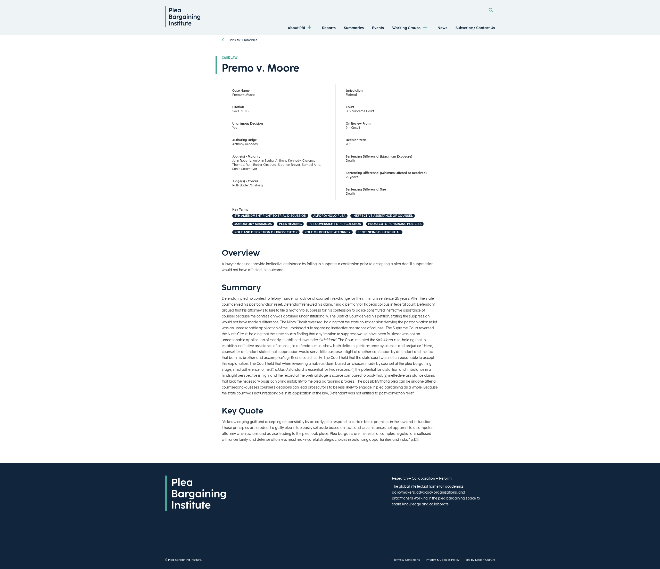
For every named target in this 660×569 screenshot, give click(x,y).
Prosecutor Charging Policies (395, 224)
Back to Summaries (242, 40)
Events (378, 28)
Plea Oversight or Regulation (335, 224)
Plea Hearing (290, 224)
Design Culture (485, 560)
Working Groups (406, 28)
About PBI (296, 28)
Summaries (354, 28)
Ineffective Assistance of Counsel (382, 216)
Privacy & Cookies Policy (442, 560)
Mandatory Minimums (253, 224)
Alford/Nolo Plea (329, 216)
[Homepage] (182, 26)
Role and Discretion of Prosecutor (266, 232)
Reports (329, 28)
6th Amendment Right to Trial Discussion (270, 216)
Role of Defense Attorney (327, 232)
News (442, 28)
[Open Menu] (309, 28)
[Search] (491, 10)
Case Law (229, 57)
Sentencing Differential (379, 232)
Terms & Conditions (407, 560)
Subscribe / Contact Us (475, 28)
